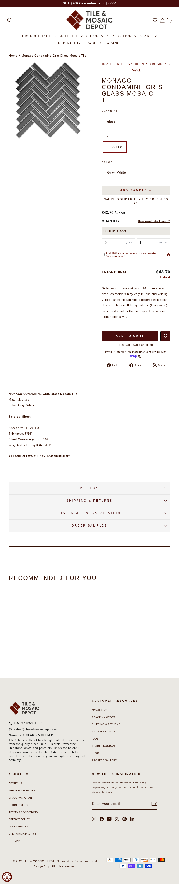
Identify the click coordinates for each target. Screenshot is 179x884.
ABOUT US (15, 783)
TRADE (90, 43)
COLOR (93, 36)
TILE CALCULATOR (104, 731)
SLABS (146, 36)
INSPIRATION (69, 43)
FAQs (95, 738)
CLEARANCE (111, 43)
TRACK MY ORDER (103, 717)
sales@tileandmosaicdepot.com (36, 729)
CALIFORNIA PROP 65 (22, 833)
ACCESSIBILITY (18, 826)
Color (107, 162)
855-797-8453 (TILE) (28, 723)
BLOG (95, 753)
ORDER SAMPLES (89, 525)
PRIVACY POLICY (19, 819)
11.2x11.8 (114, 147)
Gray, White (116, 172)
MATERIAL (69, 36)
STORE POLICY (18, 805)
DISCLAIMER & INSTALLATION (89, 513)
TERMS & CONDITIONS (23, 812)
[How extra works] (168, 255)
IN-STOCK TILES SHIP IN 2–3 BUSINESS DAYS (136, 67)
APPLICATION (120, 36)
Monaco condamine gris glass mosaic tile (53, 55)
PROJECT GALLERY (104, 760)
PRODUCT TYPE (37, 36)
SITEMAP (14, 841)
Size (105, 136)
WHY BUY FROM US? (22, 790)
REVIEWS (89, 488)
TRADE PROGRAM (103, 746)
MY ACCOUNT (100, 710)
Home (13, 55)
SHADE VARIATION (20, 797)
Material (110, 111)
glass (111, 121)
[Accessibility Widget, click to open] (7, 877)
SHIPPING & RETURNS (89, 500)
